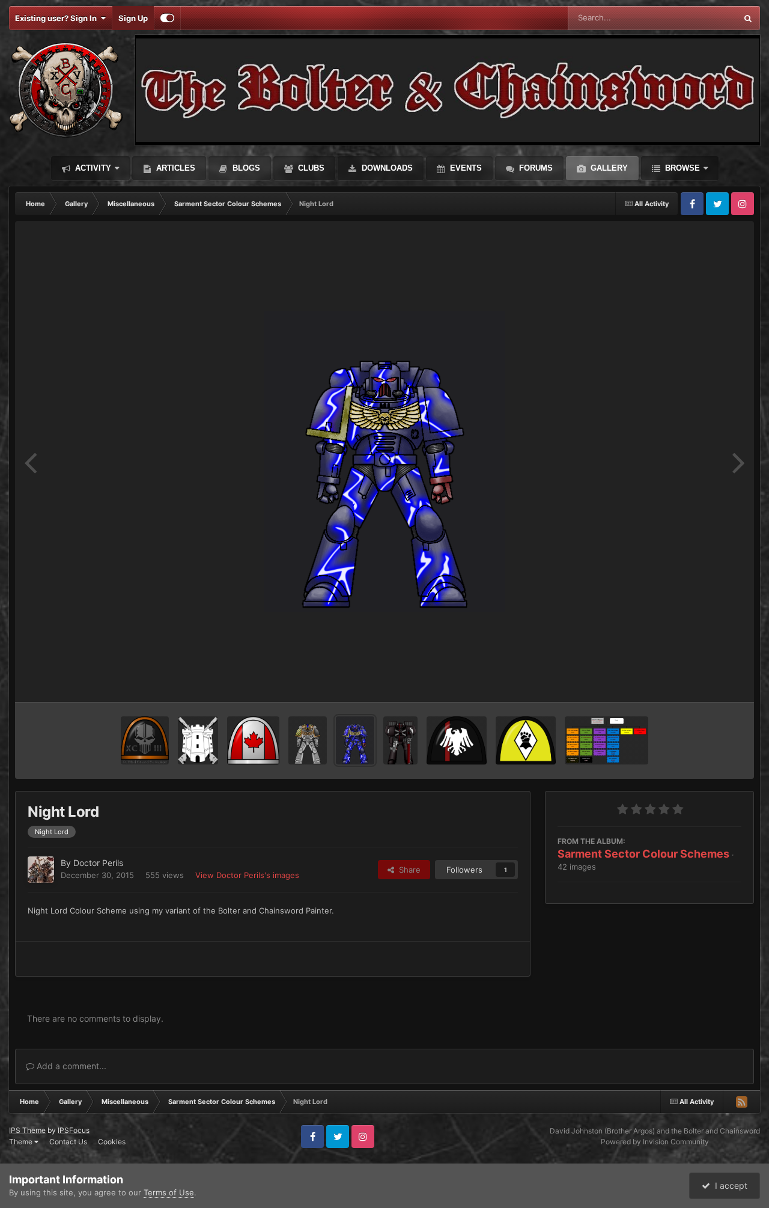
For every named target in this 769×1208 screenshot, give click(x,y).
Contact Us (68, 1141)
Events (465, 167)
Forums (535, 167)
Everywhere (699, 17)
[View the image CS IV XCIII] (307, 740)
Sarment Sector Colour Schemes (643, 853)
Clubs (310, 167)
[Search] (748, 18)
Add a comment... (70, 1066)
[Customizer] (167, 18)
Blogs (245, 167)
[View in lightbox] (384, 461)
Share (407, 869)
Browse (681, 167)
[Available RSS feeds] (741, 1101)
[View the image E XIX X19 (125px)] (457, 740)
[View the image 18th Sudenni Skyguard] (198, 740)
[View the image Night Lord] (355, 740)
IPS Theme (27, 1130)
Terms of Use (169, 1192)
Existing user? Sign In (57, 18)
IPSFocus (74, 1130)
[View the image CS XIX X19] (400, 740)
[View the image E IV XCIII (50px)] (145, 740)
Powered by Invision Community (655, 1141)
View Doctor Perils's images (247, 875)
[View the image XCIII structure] (606, 740)
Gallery (608, 167)
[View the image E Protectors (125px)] (526, 740)
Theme (21, 1141)
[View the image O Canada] (253, 740)
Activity (92, 167)
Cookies (112, 1141)
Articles (174, 167)
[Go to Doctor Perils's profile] (41, 869)
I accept (728, 1185)
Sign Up (133, 18)
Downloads (386, 167)
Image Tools (704, 680)
